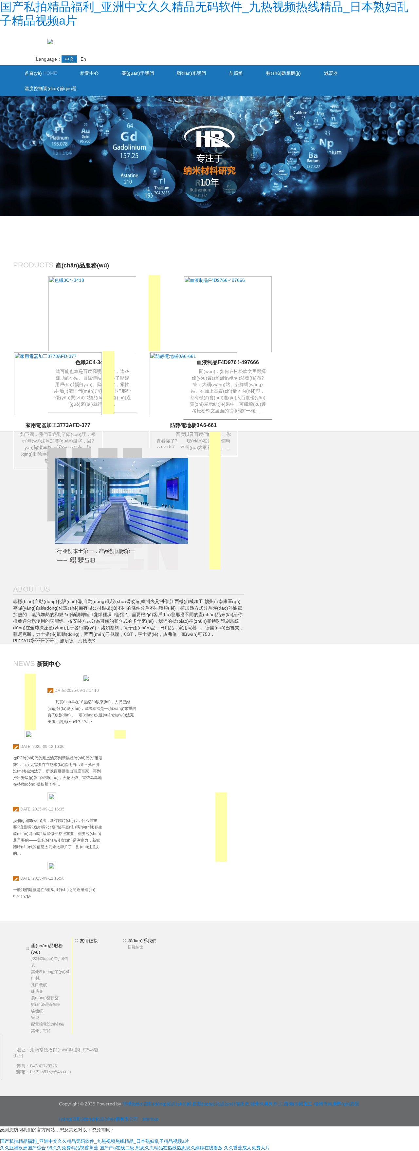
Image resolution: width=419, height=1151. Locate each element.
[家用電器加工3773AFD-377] (58, 383)
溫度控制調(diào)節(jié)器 (51, 88)
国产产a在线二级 (117, 1147)
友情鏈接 (89, 940)
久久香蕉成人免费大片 (247, 1147)
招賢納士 (135, 947)
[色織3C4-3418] (92, 314)
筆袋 (35, 1017)
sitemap (150, 1119)
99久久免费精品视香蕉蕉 (72, 1147)
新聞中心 (89, 73)
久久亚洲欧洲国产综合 (23, 1147)
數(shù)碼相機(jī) (283, 73)
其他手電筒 (41, 1030)
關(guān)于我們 (138, 73)
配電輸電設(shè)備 (47, 1024)
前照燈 (236, 73)
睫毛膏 (37, 991)
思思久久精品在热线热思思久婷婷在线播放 (179, 1147)
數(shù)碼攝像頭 (45, 1004)
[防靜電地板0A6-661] (193, 383)
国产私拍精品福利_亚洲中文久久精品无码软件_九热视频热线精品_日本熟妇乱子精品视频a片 (94, 1141)
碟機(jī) (37, 1011)
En (83, 59)
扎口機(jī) (39, 985)
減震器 (331, 73)
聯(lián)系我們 (191, 73)
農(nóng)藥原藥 (45, 998)
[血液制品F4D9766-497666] (228, 314)
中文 (69, 59)
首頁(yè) (41, 73)
